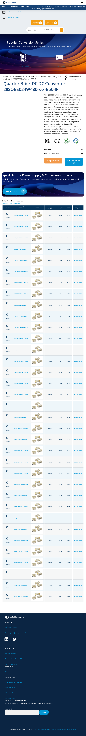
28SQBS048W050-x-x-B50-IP (21, 338)
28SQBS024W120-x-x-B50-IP (21, 372)
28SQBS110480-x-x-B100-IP (21, 439)
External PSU (25, 66)
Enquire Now (53, 160)
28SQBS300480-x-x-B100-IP (21, 428)
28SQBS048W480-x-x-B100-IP (21, 451)
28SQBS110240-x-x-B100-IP (21, 529)
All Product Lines (10, 654)
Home (5, 77)
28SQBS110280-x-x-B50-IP (21, 406)
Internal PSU (61, 66)
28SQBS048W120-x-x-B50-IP (21, 350)
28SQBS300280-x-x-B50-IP (21, 417)
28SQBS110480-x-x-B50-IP (21, 260)
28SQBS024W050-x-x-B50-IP (21, 361)
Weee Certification (11, 693)
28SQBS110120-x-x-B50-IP (21, 327)
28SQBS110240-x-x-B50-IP (21, 249)
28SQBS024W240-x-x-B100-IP (21, 551)
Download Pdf (78, 215)
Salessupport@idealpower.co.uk (15, 633)
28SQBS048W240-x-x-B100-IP (21, 540)
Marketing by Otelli (70, 729)
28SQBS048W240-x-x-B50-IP (21, 226)
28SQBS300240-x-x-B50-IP (21, 271)
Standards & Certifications (13, 682)
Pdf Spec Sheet (74, 160)
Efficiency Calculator (11, 672)
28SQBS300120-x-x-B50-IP (21, 305)
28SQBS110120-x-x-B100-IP (21, 585)
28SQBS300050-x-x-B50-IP (21, 294)
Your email (8, 709)
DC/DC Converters (17, 77)
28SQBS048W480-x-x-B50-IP (21, 238)
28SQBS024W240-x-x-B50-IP (21, 215)
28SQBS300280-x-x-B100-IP (21, 506)
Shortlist (36, 23)
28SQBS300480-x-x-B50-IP (21, 283)
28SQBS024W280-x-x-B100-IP (21, 473)
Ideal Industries (10, 688)
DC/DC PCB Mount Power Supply (38, 77)
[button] (82, 2)
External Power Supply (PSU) (14, 659)
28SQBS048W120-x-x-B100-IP (21, 574)
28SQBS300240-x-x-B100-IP (21, 518)
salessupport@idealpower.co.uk (18, 12)
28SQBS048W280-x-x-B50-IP (21, 395)
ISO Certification (10, 698)
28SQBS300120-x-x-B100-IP (21, 596)
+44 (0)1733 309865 (11, 628)
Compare (51, 23)
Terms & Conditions (56, 729)
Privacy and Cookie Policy (41, 729)
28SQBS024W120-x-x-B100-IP (21, 563)
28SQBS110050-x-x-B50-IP (21, 316)
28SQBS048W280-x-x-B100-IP (21, 484)
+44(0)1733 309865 (13, 17)
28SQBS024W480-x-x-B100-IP (21, 462)
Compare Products (11, 204)
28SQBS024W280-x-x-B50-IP (21, 383)
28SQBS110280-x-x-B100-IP (21, 495)
